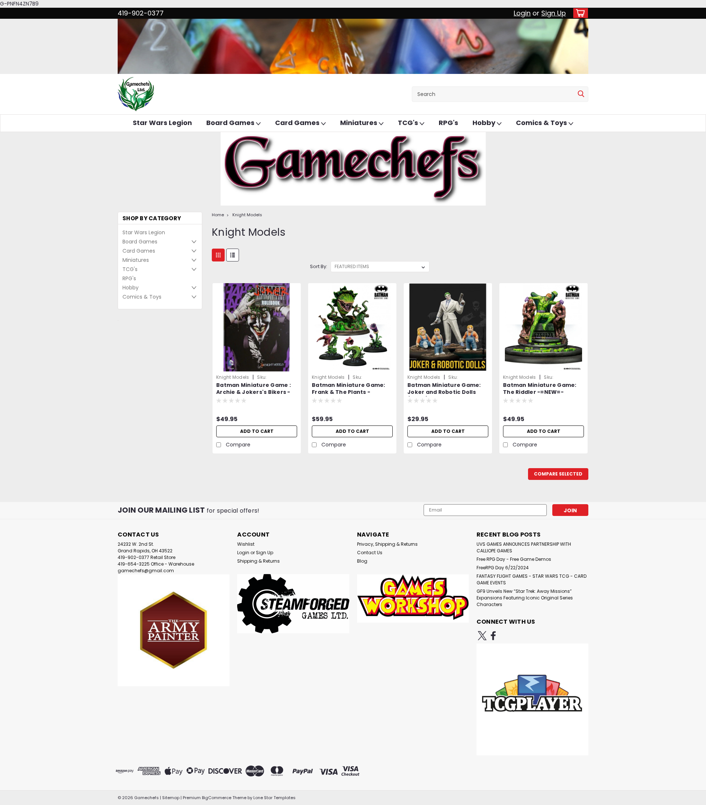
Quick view (256, 366)
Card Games (298, 122)
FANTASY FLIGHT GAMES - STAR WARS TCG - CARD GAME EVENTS (531, 579)
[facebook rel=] (493, 635)
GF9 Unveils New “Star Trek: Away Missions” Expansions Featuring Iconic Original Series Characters (525, 598)
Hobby (485, 122)
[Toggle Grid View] (218, 255)
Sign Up (553, 13)
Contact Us (369, 552)
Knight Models (247, 215)
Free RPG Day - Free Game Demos (514, 559)
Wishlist (245, 544)
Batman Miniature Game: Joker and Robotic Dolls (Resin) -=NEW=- (444, 392)
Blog (362, 561)
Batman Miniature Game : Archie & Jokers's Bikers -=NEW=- (253, 392)
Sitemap (170, 798)
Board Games (231, 122)
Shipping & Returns (258, 561)
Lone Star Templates (274, 798)
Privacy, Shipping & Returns (387, 544)
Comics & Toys (542, 122)
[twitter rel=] (482, 635)
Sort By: (318, 266)
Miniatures (359, 122)
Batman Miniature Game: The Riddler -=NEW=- (540, 389)
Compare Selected (558, 474)
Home (218, 215)
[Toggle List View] (232, 255)
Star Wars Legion (162, 122)
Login (522, 13)
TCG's (409, 122)
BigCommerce (216, 798)
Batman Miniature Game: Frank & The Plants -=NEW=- (348, 392)
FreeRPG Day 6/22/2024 (503, 567)
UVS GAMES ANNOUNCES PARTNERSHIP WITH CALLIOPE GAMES (524, 547)
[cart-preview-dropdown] (579, 13)
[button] (173, 630)
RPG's (448, 122)
